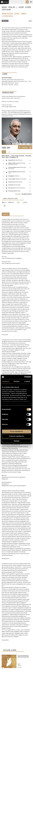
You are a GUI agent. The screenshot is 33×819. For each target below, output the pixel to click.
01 (3, 152)
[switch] (29, 414)
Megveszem (24, 147)
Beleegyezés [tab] (5, 381)
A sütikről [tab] (27, 381)
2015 (19, 664)
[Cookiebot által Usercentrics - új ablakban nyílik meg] (24, 377)
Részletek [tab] (16, 381)
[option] (17, 131)
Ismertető (5, 214)
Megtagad (16, 441)
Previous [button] (4, 131)
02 (9, 152)
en (27, 5)
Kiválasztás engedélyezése (16, 436)
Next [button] (29, 131)
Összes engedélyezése (16, 431)
